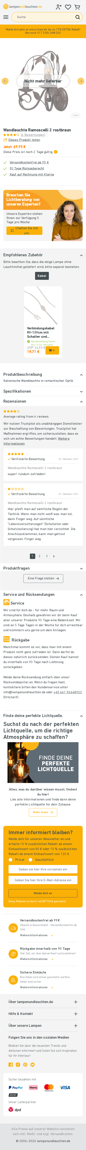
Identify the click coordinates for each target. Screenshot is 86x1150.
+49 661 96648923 (67, 692)
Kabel (42, 276)
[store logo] (22, 6)
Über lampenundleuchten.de (31, 1002)
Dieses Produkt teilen (24, 140)
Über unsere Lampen (25, 1026)
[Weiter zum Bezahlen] (54, 556)
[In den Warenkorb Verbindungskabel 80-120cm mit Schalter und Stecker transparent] (52, 350)
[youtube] (32, 1065)
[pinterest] (25, 1065)
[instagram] (18, 1065)
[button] (43, 31)
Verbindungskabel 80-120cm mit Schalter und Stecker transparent (43, 333)
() (33, 135)
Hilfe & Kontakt (21, 1014)
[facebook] (11, 1065)
